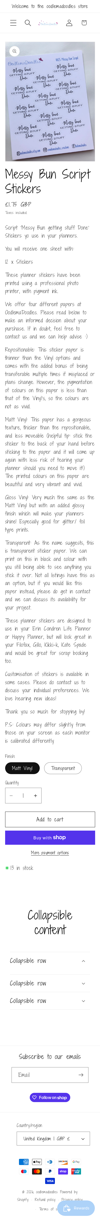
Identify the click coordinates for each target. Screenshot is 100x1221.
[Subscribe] (81, 1075)
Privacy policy (72, 1199)
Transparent (63, 768)
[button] (13, 22)
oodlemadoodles (47, 1192)
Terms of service (53, 1209)
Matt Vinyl (22, 768)
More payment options (50, 853)
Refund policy (45, 1199)
